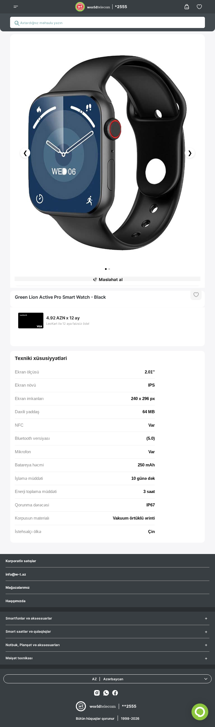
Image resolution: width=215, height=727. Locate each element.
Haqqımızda (15, 601)
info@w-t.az (16, 574)
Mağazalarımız (18, 587)
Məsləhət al (111, 279)
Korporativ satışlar (21, 561)
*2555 (121, 6)
